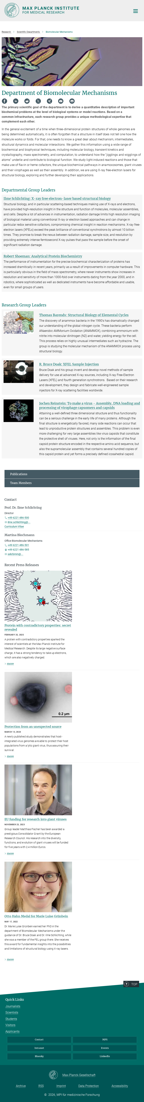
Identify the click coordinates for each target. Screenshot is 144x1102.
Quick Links (14, 999)
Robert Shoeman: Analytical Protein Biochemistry (43, 256)
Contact (39, 1039)
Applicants (12, 1031)
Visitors (10, 1025)
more (10, 663)
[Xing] (49, 101)
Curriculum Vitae (14, 526)
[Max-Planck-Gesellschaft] (55, 1075)
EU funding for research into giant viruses (35, 819)
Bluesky (39, 1056)
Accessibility (120, 1086)
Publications (18, 474)
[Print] (72, 101)
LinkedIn (105, 1056)
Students (11, 1019)
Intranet (39, 1048)
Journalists (12, 1006)
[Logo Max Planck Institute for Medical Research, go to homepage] (65, 10)
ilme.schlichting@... (19, 522)
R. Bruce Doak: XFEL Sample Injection (69, 364)
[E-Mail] (61, 101)
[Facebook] (4, 101)
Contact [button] (10, 499)
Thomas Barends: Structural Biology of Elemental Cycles (84, 315)
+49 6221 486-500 (18, 517)
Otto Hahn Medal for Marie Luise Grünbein (36, 916)
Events (105, 1048)
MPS (104, 1039)
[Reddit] (27, 101)
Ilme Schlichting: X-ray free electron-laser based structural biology (57, 199)
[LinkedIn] (16, 101)
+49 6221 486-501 (18, 545)
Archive (21, 1086)
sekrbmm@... (15, 554)
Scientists (11, 1012)
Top (134, 984)
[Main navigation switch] (135, 11)
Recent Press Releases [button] (21, 565)
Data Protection (88, 1086)
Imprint (61, 1086)
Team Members (21, 483)
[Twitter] (38, 101)
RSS (41, 1086)
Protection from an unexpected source (33, 726)
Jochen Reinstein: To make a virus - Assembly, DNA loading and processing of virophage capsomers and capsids (89, 405)
